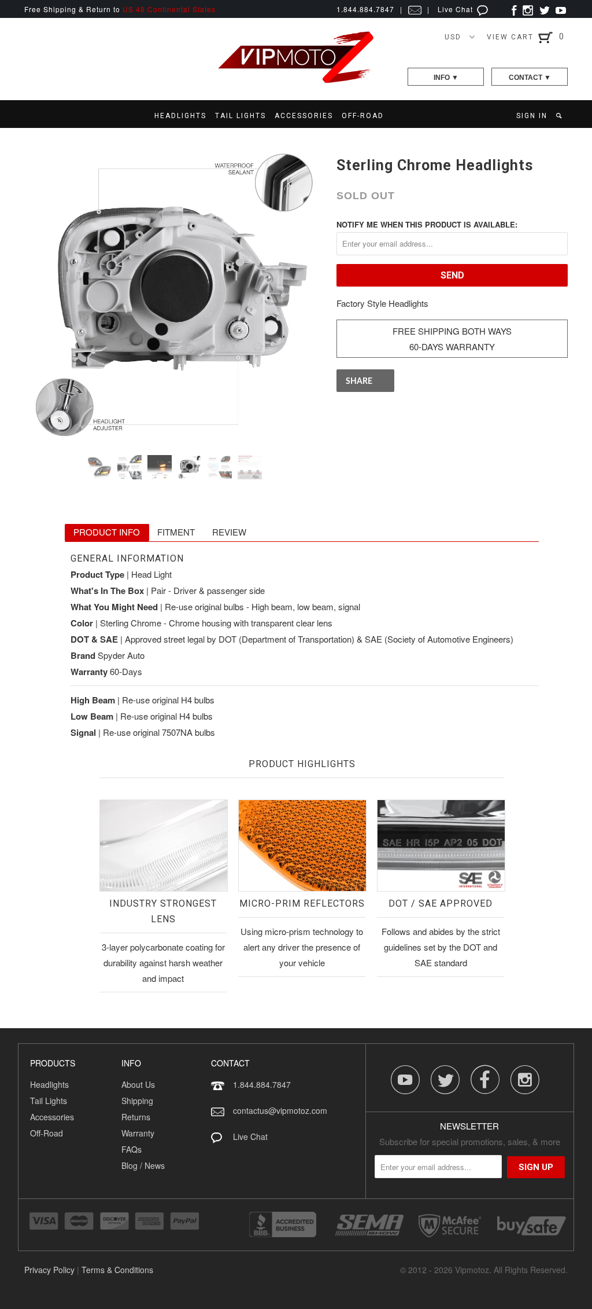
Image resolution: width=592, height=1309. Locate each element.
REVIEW (229, 532)
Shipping (137, 1100)
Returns (135, 1117)
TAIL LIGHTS (240, 116)
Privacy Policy (49, 1269)
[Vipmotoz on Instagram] (528, 9)
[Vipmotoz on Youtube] (561, 9)
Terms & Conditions (117, 1269)
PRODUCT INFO (106, 532)
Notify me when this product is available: (426, 224)
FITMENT (176, 532)
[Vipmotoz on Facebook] (514, 9)
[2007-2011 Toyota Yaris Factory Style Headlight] (174, 295)
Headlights (49, 1084)
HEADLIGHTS (180, 116)
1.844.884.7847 (262, 1084)
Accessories (52, 1117)
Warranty (137, 1133)
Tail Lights (48, 1100)
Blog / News (143, 1165)
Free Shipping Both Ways (452, 331)
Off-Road (46, 1133)
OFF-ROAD (363, 116)
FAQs (131, 1149)
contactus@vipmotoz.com (280, 1110)
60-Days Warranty (452, 346)
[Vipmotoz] (296, 81)
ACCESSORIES (304, 116)
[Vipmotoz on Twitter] (544, 9)
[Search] (560, 116)
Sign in (531, 116)
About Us (138, 1084)
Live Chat (456, 9)
